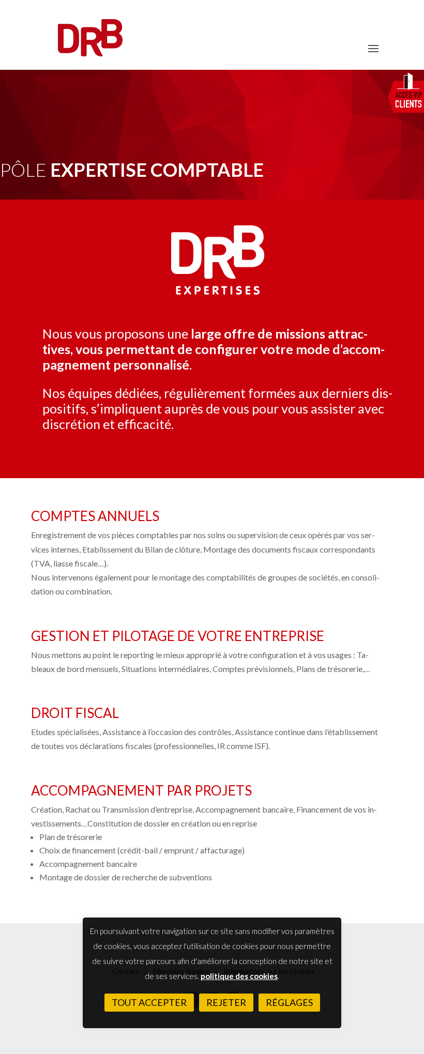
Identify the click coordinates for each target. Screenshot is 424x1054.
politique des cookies (239, 976)
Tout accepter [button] (149, 1002)
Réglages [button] (289, 1002)
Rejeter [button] (226, 1002)
